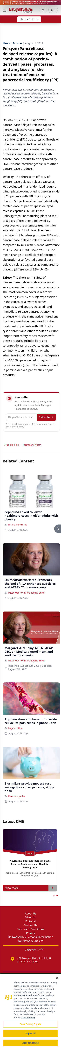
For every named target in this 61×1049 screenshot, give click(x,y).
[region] (30, 1011)
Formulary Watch (32, 444)
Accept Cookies (30, 1042)
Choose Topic (27, 19)
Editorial (30, 921)
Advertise (30, 917)
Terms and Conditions (30, 929)
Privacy (30, 933)
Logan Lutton (15, 728)
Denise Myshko (16, 796)
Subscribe (44, 417)
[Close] (57, 977)
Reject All (30, 1033)
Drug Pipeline (11, 444)
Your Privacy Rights (30, 1024)
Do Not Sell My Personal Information (30, 937)
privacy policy (18, 426)
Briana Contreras (17, 524)
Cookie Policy (28, 1017)
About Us (30, 913)
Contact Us (30, 925)
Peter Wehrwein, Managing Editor (26, 592)
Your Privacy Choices (30, 941)
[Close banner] (56, 4)
